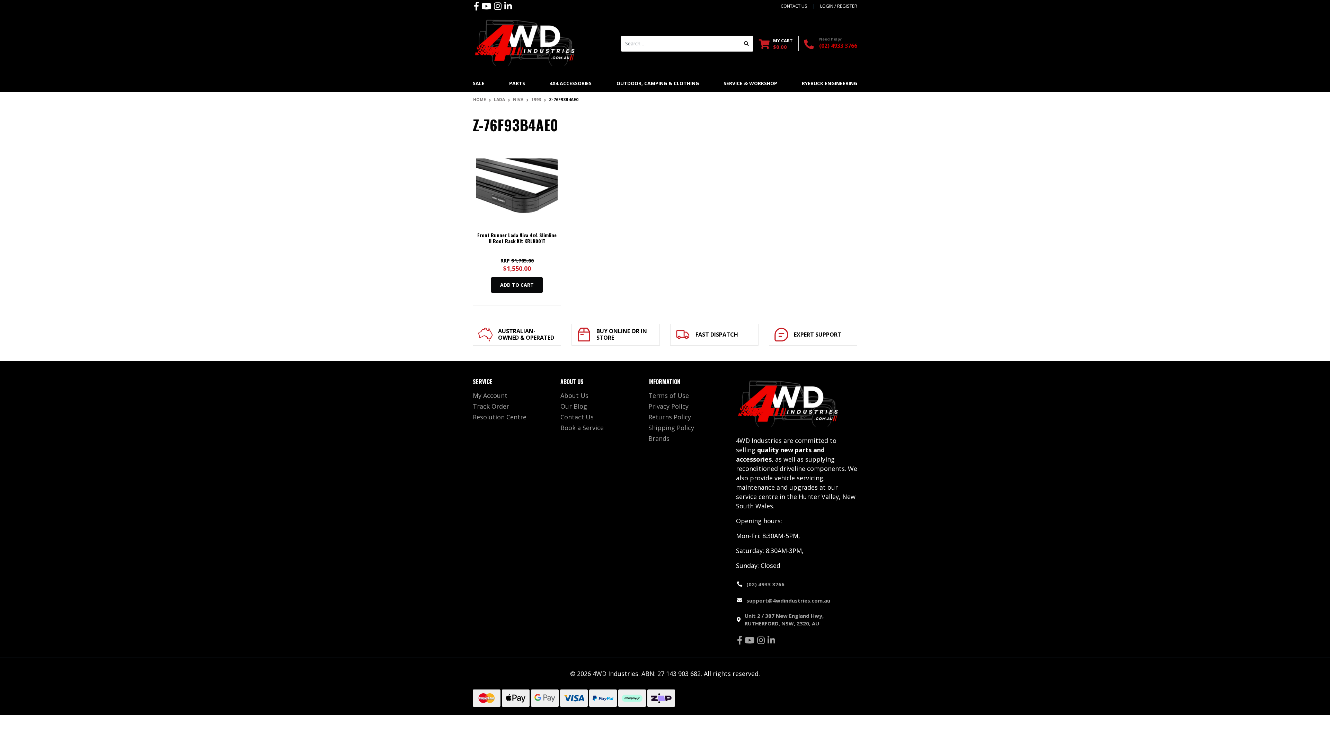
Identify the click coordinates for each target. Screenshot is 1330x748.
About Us (574, 395)
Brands (659, 438)
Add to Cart (517, 285)
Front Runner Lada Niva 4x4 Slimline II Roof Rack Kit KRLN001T (517, 237)
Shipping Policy (671, 428)
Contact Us (577, 417)
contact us (794, 6)
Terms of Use (668, 395)
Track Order (491, 406)
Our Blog (573, 406)
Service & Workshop (750, 83)
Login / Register (838, 6)
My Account (490, 395)
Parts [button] (517, 83)
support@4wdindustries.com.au (788, 600)
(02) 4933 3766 (838, 46)
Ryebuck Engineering (829, 83)
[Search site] (746, 44)
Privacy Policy (668, 406)
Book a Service (582, 428)
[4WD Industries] (525, 42)
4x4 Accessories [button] (571, 83)
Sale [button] (479, 83)
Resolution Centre (499, 417)
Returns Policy (669, 417)
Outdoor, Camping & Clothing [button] (658, 83)
